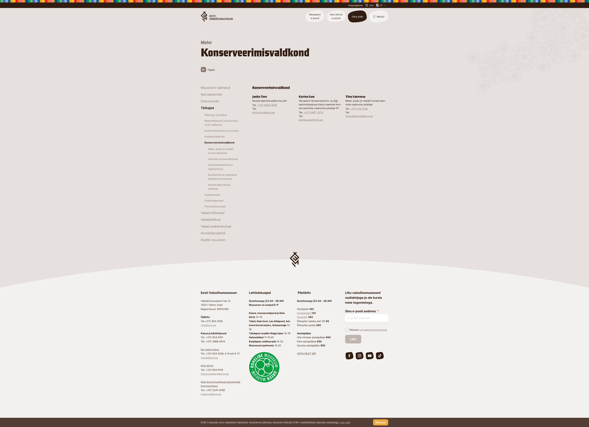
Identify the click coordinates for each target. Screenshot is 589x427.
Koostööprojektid (213, 233)
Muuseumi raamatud (215, 88)
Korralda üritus (210, 349)
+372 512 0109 (359, 108)
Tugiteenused (212, 194)
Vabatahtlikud (211, 219)
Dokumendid (210, 101)
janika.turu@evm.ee (263, 112)
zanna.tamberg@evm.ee (215, 373)
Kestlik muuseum (213, 240)
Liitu (353, 339)
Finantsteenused (213, 200)
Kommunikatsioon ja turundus (221, 130)
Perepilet (302, 317)
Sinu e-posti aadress (360, 311)
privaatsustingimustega (373, 329)
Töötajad (207, 108)
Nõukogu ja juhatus (215, 114)
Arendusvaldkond (214, 136)
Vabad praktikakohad (216, 226)
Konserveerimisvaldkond (219, 142)
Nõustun (368, 329)
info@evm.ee (208, 325)
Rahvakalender (211, 94)
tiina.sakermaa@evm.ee (359, 116)
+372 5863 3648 (267, 105)
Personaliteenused (215, 206)
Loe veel (345, 422)
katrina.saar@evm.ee (311, 119)
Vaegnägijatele (355, 5)
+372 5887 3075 (313, 112)
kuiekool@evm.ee (211, 394)
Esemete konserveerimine (223, 159)
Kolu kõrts (207, 365)
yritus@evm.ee (209, 357)
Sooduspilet (304, 313)
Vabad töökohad (212, 213)
